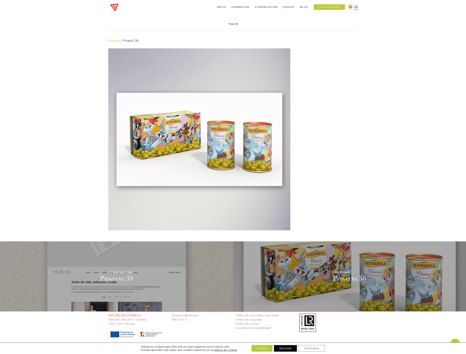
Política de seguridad (249, 319)
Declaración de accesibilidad (253, 328)
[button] (459, 2)
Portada (114, 40)
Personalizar (311, 348)
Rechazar (285, 348)
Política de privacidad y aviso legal (257, 315)
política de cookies (225, 350)
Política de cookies (247, 323)
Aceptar (262, 348)
